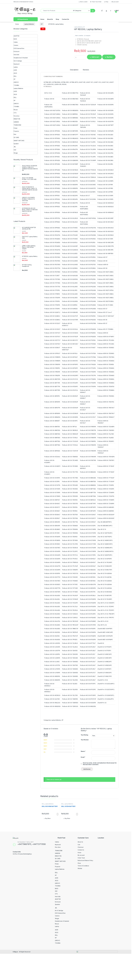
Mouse (16, 109)
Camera (16, 45)
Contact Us (65, 19)
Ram (15, 134)
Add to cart (95, 57)
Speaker (16, 143)
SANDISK (16, 122)
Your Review (84, 739)
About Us (50, 19)
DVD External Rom (19, 48)
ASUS (15, 73)
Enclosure (16, 51)
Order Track (81, 858)
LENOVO (16, 82)
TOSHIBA (16, 85)
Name (83, 751)
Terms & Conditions (83, 866)
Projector (16, 131)
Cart (79, 844)
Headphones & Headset (21, 57)
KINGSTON (17, 119)
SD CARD (16, 137)
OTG (15, 113)
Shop (106, 1)
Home (42, 19)
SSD (15, 150)
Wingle (16, 153)
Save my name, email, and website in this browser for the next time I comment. (100, 763)
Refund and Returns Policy (85, 860)
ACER (15, 70)
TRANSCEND (17, 125)
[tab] (74, 70)
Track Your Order (96, 1)
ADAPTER (16, 36)
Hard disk (16, 54)
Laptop (16, 67)
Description (74, 70)
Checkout (80, 847)
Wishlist (80, 868)
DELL (43, 804)
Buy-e (16, 952)
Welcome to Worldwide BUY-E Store (23, 1)
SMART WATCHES (19, 140)
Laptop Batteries (29, 24)
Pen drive (16, 116)
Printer (15, 128)
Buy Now (109, 57)
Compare (87, 35)
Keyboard (16, 64)
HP (42, 24)
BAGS (15, 39)
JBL (15, 146)
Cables (16, 42)
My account (115, 1)
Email (83, 757)
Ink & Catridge (18, 61)
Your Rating (84, 735)
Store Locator (84, 1)
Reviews (86, 70)
